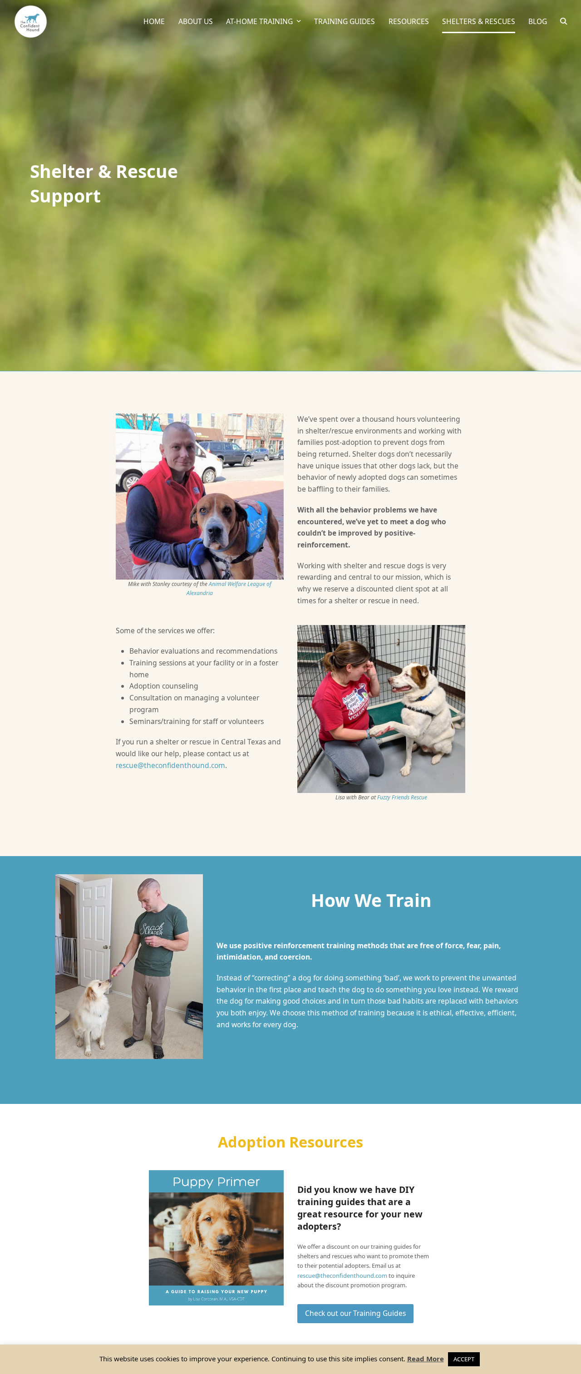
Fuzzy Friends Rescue (402, 797)
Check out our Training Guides (355, 1313)
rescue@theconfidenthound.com (170, 765)
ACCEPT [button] (463, 1359)
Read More (425, 1358)
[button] (563, 21)
